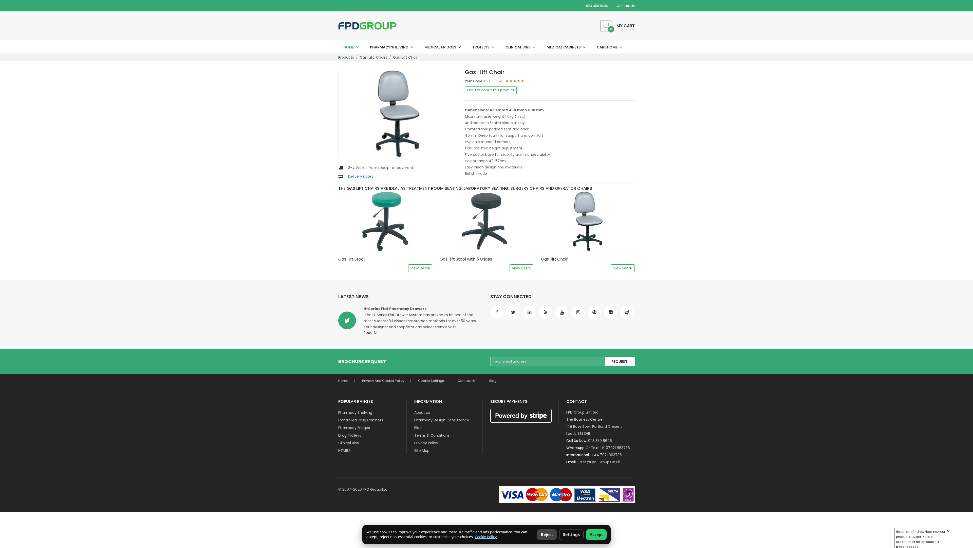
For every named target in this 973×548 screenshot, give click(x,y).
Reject (547, 534)
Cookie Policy (486, 536)
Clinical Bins (518, 47)
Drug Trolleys (349, 435)
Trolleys (481, 47)
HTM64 (344, 450)
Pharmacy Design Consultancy (441, 420)
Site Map (421, 450)
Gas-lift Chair (405, 57)
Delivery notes (360, 176)
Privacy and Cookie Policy (383, 380)
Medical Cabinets (564, 47)
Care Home (607, 47)
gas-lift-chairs (373, 57)
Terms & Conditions (432, 435)
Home (348, 47)
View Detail (420, 268)
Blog (493, 380)
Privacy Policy (426, 443)
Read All (370, 332)
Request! (619, 361)
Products (346, 57)
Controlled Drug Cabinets (360, 420)
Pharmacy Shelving (389, 47)
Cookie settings (431, 380)
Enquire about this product (490, 90)
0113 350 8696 (597, 5)
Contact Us (626, 5)
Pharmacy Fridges (354, 427)
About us (422, 412)
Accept (596, 534)
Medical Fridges (440, 47)
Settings (571, 534)
